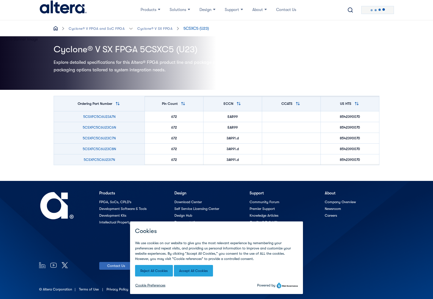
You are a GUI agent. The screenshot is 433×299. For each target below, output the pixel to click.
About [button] (257, 10)
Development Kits (112, 215)
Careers (331, 215)
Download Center (188, 202)
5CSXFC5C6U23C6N (99, 127)
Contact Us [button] (286, 10)
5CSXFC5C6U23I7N (99, 160)
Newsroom (333, 209)
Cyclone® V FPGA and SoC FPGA (97, 29)
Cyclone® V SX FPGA (154, 29)
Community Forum (264, 202)
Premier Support (262, 209)
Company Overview (340, 202)
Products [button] (148, 10)
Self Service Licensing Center (196, 209)
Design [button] (205, 10)
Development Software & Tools (123, 209)
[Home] (63, 10)
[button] (131, 28)
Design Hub (183, 215)
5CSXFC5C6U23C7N (99, 138)
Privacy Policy (117, 289)
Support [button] (232, 10)
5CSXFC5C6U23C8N (99, 149)
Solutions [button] (178, 10)
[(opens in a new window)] (42, 265)
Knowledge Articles (264, 215)
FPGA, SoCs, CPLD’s (115, 202)
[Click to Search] (350, 10)
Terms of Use (89, 289)
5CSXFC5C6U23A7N (99, 117)
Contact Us (116, 266)
